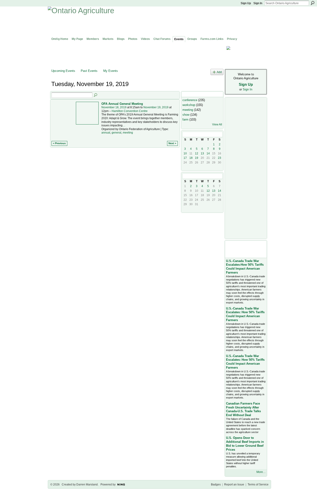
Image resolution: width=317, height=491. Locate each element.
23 (219, 157)
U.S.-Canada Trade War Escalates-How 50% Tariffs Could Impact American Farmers (245, 266)
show (185, 114)
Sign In (257, 3)
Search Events (96, 95)
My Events (110, 71)
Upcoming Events (63, 71)
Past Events (89, 71)
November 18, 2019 (113, 107)
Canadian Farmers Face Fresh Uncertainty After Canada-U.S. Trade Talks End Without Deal (243, 409)
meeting (128, 132)
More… (261, 472)
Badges (216, 484)
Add (219, 71)
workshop (188, 105)
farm (185, 119)
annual (105, 132)
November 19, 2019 (155, 107)
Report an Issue (234, 484)
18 (191, 157)
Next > (172, 143)
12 (196, 153)
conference (189, 100)
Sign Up (246, 3)
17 (185, 157)
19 (196, 157)
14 (208, 153)
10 (185, 153)
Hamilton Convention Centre (130, 111)
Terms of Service (258, 484)
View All (217, 124)
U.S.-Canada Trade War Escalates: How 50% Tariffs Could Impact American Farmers (245, 314)
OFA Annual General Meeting (122, 103)
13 (202, 153)
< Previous (59, 143)
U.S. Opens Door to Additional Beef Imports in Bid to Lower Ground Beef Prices (245, 443)
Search (312, 3)
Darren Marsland (87, 484)
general (116, 132)
